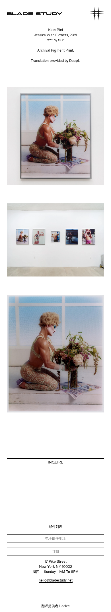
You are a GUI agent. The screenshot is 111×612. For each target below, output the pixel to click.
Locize (64, 606)
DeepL (74, 60)
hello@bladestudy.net (56, 580)
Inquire (55, 462)
